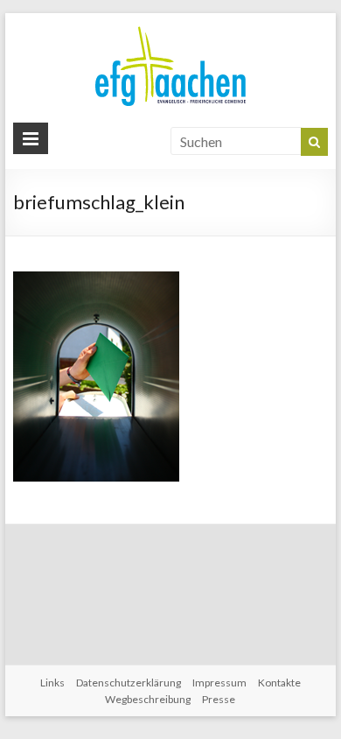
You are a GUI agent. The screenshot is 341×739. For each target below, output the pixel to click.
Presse (218, 699)
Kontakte (279, 682)
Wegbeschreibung (148, 699)
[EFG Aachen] (170, 30)
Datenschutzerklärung (128, 682)
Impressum (219, 682)
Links (52, 682)
